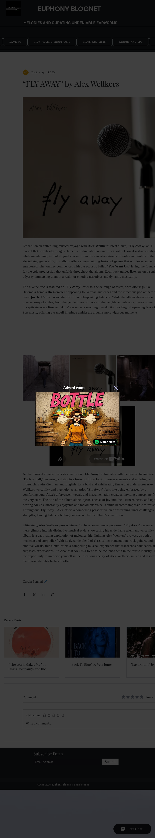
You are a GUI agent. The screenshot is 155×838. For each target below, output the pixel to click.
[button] (115, 388)
